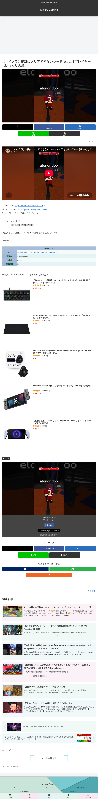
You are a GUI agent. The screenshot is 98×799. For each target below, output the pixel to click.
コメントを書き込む (49, 758)
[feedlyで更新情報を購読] (72, 569)
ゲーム (7, 458)
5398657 (45, 391)
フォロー (50, 525)
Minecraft (49, 788)
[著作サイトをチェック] (25, 569)
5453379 (45, 321)
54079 (44, 356)
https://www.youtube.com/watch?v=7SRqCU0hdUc (36, 252)
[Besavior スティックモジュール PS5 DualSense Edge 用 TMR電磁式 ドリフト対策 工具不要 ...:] (16, 364)
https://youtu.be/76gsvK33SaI (32, 209)
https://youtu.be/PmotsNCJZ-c (29, 205)
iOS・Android (25, 791)
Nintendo (73, 791)
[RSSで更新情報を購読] (49, 575)
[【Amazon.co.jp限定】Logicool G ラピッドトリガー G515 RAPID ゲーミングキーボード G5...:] (16, 294)
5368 (44, 426)
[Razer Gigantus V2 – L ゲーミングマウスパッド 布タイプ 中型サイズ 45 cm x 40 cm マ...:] (16, 329)
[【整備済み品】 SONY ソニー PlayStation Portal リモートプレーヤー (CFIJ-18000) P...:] (16, 434)
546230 (45, 285)
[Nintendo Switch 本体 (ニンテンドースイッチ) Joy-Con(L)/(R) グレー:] (16, 399)
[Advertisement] (49, 35)
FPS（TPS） (81, 788)
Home (17, 788)
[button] (64, 133)
